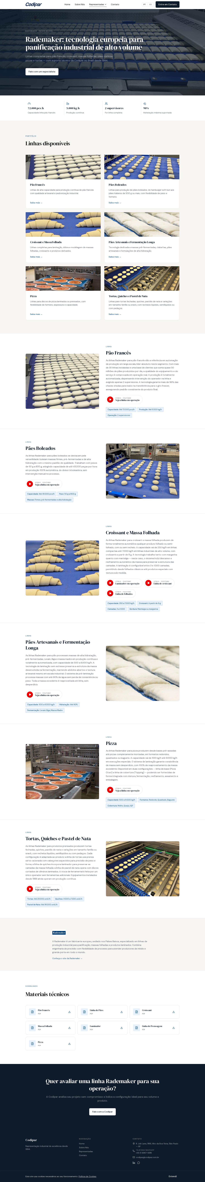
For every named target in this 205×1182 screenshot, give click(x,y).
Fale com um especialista (42, 71)
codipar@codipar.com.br (147, 1157)
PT (145, 4)
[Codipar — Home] (34, 4)
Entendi (173, 1176)
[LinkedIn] (134, 1162)
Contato (115, 4)
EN (150, 4)
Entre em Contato (167, 4)
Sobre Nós (80, 4)
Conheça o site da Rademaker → (67, 958)
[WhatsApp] (138, 1162)
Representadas (96, 4)
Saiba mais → (36, 202)
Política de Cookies (87, 1176)
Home (67, 4)
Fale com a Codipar (102, 1111)
